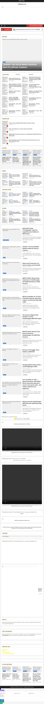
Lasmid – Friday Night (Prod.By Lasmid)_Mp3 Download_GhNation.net (5, 99)
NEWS (4, 62)
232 (25, 418)
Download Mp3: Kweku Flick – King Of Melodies (25, 99)
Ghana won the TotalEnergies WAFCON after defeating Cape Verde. (12, 407)
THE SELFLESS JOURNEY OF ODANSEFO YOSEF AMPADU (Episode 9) (5, 220)
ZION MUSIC (11, 192)
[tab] (8, 74)
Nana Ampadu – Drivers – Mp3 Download (25, 112)
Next (28, 418)
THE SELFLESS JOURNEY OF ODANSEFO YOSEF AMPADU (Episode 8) (25, 220)
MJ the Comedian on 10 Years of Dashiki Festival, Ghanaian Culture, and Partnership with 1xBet (5, 86)
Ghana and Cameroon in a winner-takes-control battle (5, 79)
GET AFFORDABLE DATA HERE (36, 25)
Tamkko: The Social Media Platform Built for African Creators (20, 65)
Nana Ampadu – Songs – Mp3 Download (5, 105)
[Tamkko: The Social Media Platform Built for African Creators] (22, 55)
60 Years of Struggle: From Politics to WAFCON (12, 354)
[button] (1, 25)
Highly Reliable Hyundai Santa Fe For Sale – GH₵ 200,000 (28, 29)
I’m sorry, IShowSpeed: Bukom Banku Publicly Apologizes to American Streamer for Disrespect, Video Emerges (25, 213)
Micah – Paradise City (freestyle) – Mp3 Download (5, 201)
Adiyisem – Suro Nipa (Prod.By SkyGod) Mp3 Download (25, 92)
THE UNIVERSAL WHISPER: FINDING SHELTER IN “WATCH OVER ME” (5, 213)
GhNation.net (22, 4)
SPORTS (14, 154)
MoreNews (26, 687)
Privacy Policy (5, 649)
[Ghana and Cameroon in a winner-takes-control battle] (16, 153)
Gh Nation (4, 69)
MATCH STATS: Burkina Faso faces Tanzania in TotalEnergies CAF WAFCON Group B (12, 338)
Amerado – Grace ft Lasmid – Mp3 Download (5, 92)
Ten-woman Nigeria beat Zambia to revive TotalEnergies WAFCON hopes (25, 86)
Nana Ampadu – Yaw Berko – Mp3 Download (5, 112)
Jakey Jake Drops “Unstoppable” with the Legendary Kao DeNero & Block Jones (12, 235)
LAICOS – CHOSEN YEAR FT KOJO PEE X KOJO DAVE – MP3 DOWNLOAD (25, 195)
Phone (1, 703)
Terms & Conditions (6, 652)
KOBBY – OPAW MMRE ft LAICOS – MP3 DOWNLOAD (25, 201)
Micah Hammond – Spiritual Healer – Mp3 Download (5, 195)
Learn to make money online (8, 653)
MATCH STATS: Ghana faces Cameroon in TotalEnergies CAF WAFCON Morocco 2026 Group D (25, 79)
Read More (25, 242)
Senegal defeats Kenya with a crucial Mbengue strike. (12, 369)
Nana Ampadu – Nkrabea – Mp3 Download (25, 105)
